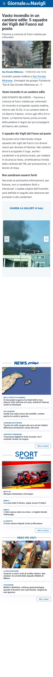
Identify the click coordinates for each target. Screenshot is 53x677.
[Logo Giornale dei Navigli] (26, 3)
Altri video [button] (44, 599)
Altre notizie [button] (43, 446)
